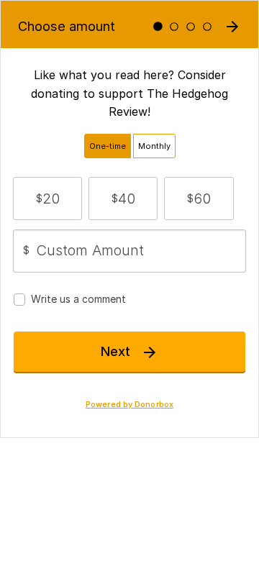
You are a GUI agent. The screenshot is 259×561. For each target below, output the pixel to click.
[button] (48, 198)
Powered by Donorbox (129, 405)
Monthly (154, 146)
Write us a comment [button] (78, 299)
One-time (107, 146)
